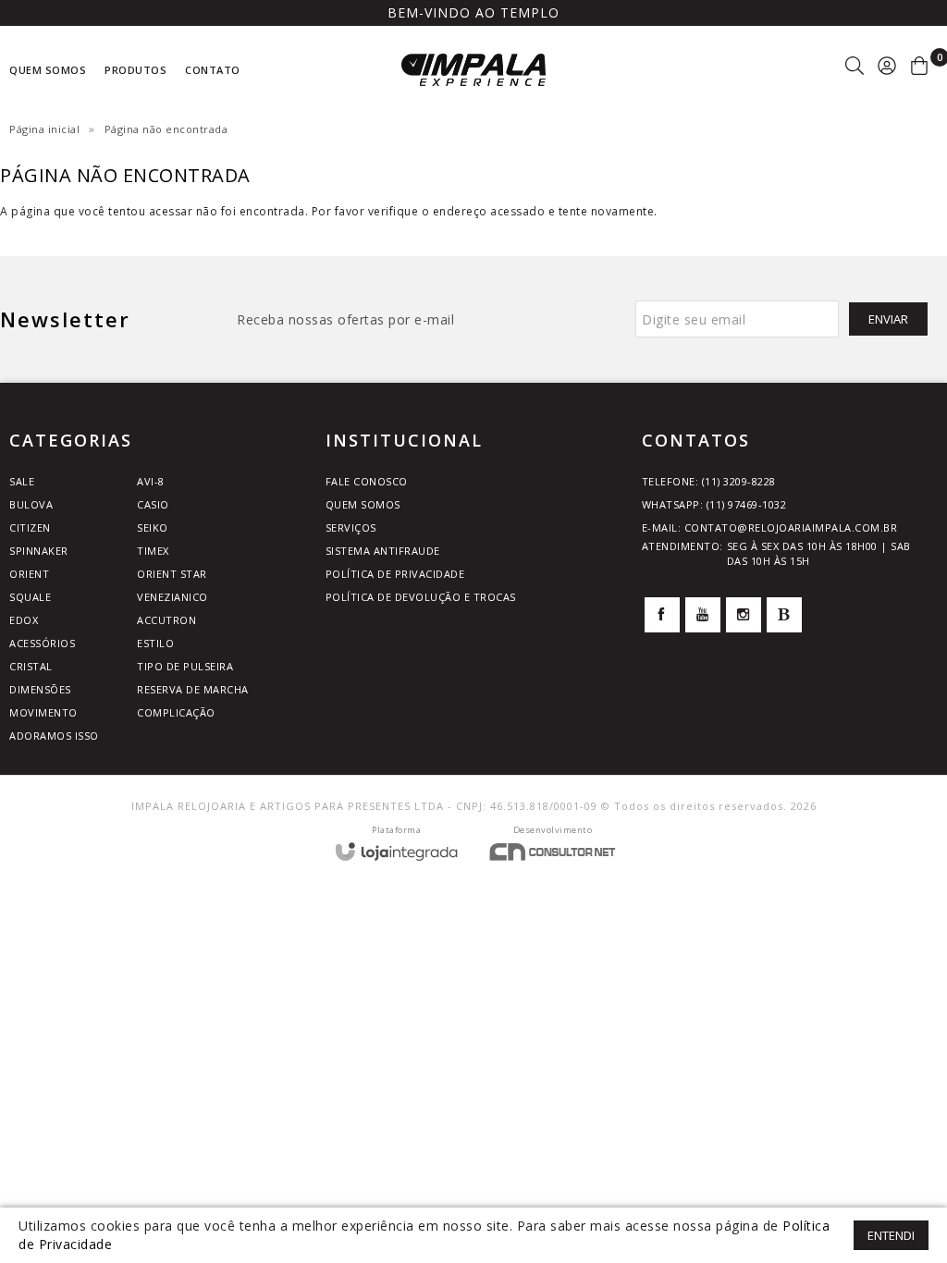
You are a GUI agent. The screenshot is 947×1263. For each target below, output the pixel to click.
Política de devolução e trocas (421, 597)
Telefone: (709, 481)
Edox (23, 620)
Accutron (166, 620)
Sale (21, 481)
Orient (29, 574)
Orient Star (172, 574)
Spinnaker (38, 551)
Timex (153, 551)
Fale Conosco (367, 481)
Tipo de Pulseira (185, 666)
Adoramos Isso (54, 735)
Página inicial (44, 129)
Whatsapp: (714, 504)
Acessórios (42, 643)
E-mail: (770, 527)
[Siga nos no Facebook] (662, 614)
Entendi (891, 1235)
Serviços (351, 527)
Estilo (155, 643)
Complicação (176, 712)
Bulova (31, 504)
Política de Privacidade (395, 574)
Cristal (31, 666)
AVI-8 (151, 481)
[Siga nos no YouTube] (702, 614)
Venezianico (172, 597)
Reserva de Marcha (193, 689)
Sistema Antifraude (383, 551)
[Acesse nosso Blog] (784, 614)
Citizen (30, 527)
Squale (30, 597)
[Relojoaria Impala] (473, 69)
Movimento (43, 712)
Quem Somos (363, 504)
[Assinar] (888, 319)
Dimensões (40, 689)
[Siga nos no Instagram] (743, 614)
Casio (153, 504)
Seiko (152, 527)
